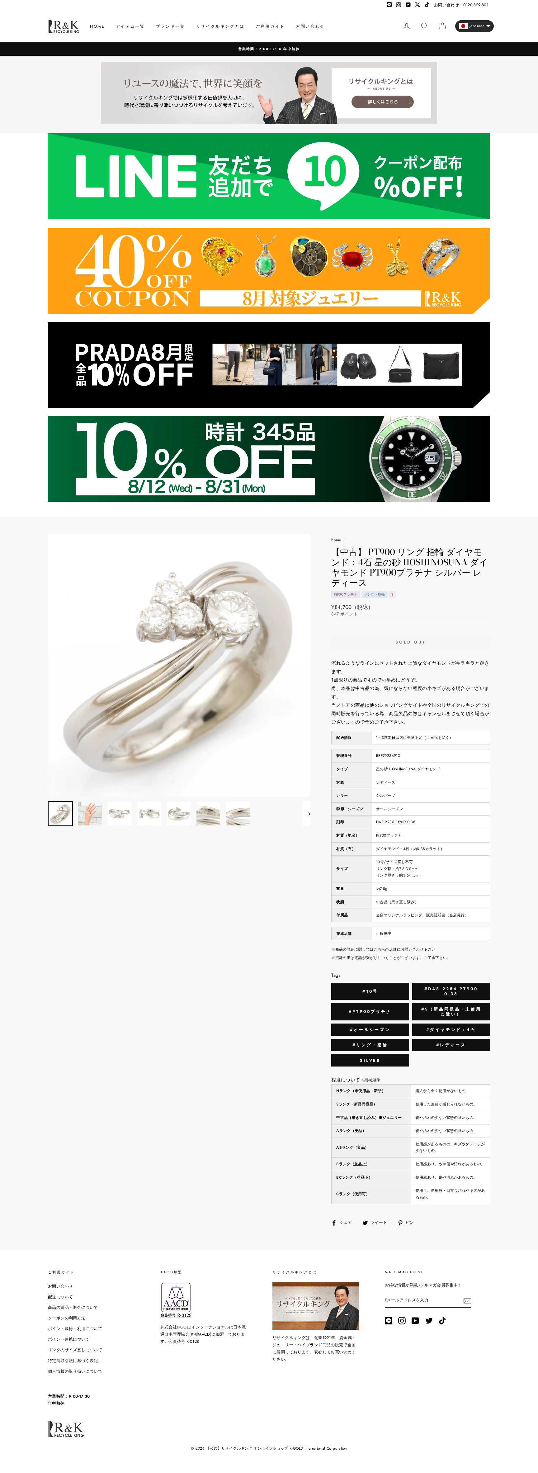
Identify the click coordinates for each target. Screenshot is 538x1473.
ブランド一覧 (170, 26)
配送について (60, 1297)
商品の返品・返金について (73, 1307)
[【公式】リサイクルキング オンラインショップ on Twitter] (429, 1320)
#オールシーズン (370, 1030)
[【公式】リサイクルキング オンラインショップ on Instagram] (402, 1320)
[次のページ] (306, 813)
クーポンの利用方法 (66, 1318)
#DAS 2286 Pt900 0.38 (451, 991)
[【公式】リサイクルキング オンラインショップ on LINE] (388, 1320)
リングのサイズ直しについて (75, 1350)
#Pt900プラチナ (370, 1011)
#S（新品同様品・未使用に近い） (451, 1011)
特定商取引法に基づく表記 (73, 1361)
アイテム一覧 (130, 26)
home (336, 540)
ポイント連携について (69, 1339)
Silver (370, 1060)
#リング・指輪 (370, 1045)
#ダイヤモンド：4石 (451, 1030)
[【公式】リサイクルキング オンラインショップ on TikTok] (442, 1320)
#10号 (370, 991)
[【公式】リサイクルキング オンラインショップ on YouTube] (415, 1320)
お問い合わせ (310, 26)
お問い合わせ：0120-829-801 (461, 5)
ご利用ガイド (270, 26)
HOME (97, 26)
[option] (269, 49)
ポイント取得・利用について (75, 1329)
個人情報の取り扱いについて (75, 1371)
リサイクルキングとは (220, 26)
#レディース (451, 1045)
